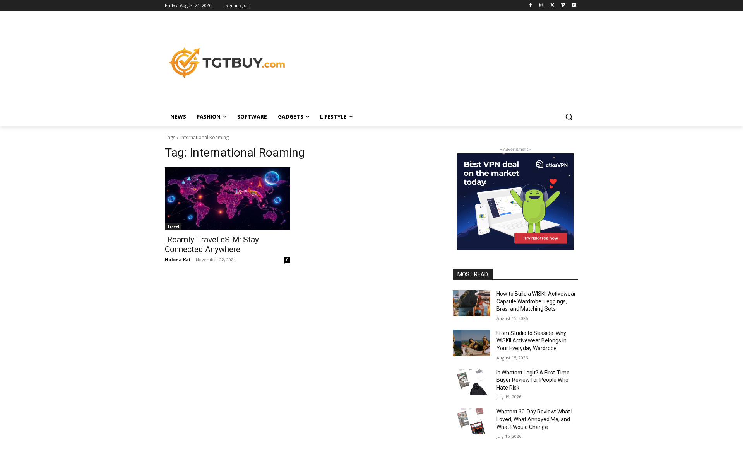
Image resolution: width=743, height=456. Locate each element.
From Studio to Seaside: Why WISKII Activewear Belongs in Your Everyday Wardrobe (531, 340)
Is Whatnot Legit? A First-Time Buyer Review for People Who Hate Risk (533, 380)
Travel (173, 226)
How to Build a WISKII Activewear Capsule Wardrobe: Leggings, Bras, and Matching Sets (536, 301)
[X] (552, 5)
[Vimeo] (562, 5)
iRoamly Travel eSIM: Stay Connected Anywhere (212, 244)
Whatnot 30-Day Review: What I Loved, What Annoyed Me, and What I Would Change (534, 419)
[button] (569, 116)
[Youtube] (573, 5)
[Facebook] (530, 5)
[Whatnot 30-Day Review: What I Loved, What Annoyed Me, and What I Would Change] (471, 421)
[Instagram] (541, 5)
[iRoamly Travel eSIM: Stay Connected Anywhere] (227, 198)
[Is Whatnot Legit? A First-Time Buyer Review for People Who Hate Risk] (471, 382)
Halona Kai (177, 259)
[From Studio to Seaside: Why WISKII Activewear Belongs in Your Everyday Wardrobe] (471, 343)
